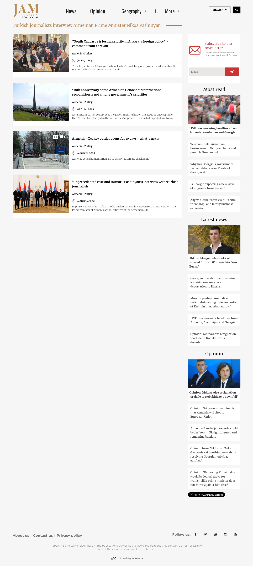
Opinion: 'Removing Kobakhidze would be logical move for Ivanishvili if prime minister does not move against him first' (212, 478)
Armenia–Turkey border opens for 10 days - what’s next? (115, 138)
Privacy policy (69, 535)
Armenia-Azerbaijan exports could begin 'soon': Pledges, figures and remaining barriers (214, 432)
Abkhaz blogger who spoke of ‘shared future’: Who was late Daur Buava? (213, 262)
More (170, 11)
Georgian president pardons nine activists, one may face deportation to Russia (212, 282)
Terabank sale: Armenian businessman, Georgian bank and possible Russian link (213, 148)
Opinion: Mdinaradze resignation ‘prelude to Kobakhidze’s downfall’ (213, 338)
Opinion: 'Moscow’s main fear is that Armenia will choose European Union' (212, 412)
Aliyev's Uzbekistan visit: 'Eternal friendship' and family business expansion (213, 204)
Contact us (43, 535)
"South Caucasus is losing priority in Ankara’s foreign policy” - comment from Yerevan (120, 43)
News (71, 11)
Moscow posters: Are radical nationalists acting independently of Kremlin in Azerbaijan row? (213, 302)
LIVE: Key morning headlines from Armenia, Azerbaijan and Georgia (213, 130)
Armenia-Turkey (82, 53)
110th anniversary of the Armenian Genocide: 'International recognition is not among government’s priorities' (117, 92)
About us (21, 535)
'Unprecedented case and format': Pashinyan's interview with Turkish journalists (125, 184)
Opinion (97, 11)
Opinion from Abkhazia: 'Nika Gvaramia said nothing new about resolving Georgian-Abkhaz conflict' (213, 454)
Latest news (214, 219)
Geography (131, 11)
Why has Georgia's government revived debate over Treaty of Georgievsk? (212, 168)
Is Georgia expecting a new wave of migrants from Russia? (212, 186)
